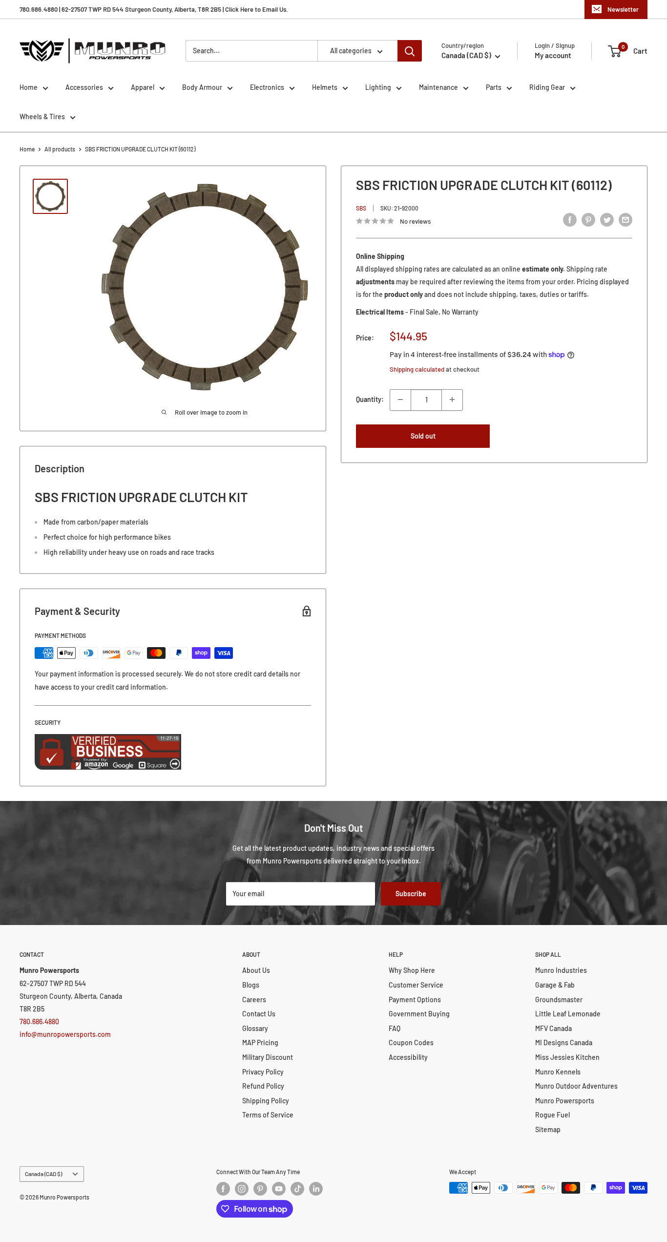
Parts (493, 87)
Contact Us (258, 1014)
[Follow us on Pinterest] (260, 1189)
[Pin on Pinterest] (588, 220)
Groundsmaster (559, 999)
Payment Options (415, 999)
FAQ (394, 1028)
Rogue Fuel (552, 1115)
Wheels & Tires (42, 116)
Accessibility (408, 1057)
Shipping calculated (417, 369)
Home (29, 87)
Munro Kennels (558, 1072)
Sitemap (548, 1129)
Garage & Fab (555, 985)
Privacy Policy (263, 1072)
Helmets (324, 87)
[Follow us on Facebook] (223, 1189)
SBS (361, 208)
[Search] (409, 51)
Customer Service (416, 985)
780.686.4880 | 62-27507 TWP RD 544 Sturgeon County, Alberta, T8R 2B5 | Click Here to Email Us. (154, 9)
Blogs (250, 985)
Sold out (423, 435)
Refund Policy (263, 1086)
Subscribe (411, 893)
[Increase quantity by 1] (452, 399)
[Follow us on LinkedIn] (316, 1189)
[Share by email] (625, 220)
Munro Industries (561, 970)
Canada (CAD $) (43, 1173)
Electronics (267, 87)
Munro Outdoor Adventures (576, 1086)
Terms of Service (267, 1115)
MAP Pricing (260, 1042)
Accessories (84, 87)
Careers (254, 999)
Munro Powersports (564, 1100)
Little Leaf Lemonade (568, 1014)
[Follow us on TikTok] (297, 1189)
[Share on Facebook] (570, 220)
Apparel (142, 87)
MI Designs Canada (563, 1042)
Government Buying (419, 1014)
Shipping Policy (265, 1100)
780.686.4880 (39, 1021)
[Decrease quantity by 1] (400, 399)
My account (553, 55)
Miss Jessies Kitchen (567, 1057)
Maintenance (438, 87)
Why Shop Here (412, 970)
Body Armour (202, 87)
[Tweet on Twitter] (607, 220)
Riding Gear (547, 87)
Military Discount (267, 1057)
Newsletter (623, 9)
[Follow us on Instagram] (242, 1189)
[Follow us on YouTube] (279, 1189)
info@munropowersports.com (65, 1034)
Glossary (255, 1028)
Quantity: (370, 399)
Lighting (378, 87)
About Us (256, 970)
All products (59, 149)
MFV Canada (553, 1028)
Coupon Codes (411, 1042)
